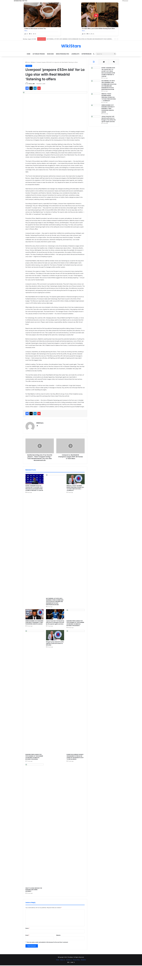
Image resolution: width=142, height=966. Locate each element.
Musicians (50, 54)
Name (27, 928)
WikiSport (33, 62)
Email (27, 935)
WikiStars (30, 83)
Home (28, 54)
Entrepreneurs (86, 54)
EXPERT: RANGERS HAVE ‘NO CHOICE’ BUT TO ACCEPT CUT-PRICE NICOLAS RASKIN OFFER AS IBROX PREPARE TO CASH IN (34, 488)
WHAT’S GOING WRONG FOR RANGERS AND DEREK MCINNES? (33, 889)
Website (58, 935)
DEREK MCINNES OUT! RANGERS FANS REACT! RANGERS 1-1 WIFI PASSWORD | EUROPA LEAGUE (34, 622)
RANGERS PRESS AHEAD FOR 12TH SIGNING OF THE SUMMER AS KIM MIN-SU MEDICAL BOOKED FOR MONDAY (75, 623)
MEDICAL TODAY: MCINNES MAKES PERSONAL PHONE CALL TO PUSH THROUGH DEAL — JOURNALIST (75, 488)
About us (62, 959)
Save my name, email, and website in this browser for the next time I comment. (47, 942)
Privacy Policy (76, 959)
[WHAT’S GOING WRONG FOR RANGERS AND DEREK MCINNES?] (34, 825)
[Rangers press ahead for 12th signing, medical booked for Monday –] (55, 635)
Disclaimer (83, 959)
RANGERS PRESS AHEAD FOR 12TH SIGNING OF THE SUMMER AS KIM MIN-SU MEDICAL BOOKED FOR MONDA (34, 757)
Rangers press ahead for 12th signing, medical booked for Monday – (55, 643)
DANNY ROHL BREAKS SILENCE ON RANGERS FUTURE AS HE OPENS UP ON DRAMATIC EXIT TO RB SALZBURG (75, 757)
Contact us (69, 959)
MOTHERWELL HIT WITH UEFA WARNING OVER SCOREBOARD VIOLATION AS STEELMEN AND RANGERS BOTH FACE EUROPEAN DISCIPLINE (54, 601)
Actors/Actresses (39, 54)
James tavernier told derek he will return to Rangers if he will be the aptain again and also (55, 622)
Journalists (75, 54)
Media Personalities (62, 54)
